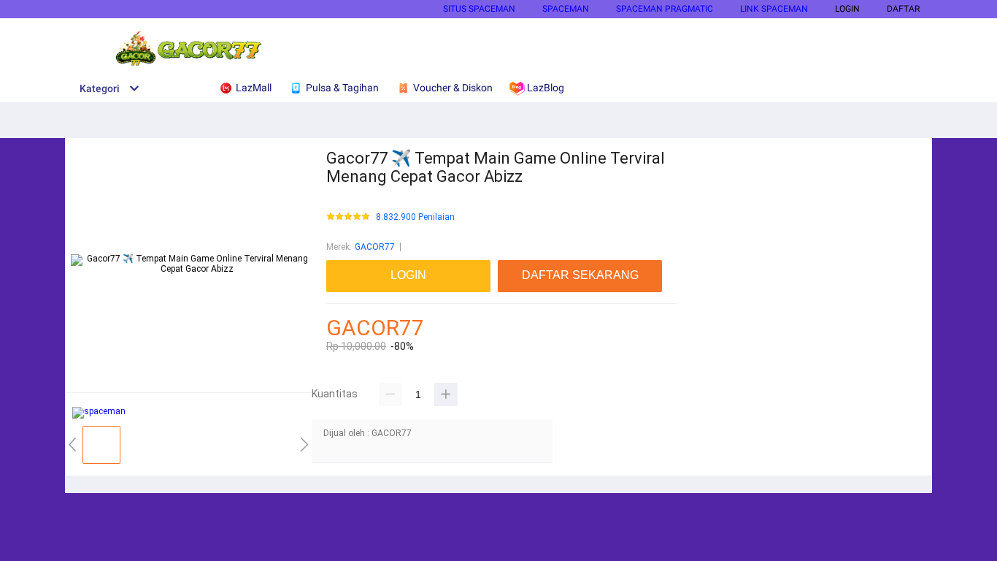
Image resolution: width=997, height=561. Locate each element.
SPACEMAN (565, 9)
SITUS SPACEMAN (479, 9)
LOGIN (847, 9)
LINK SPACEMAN (774, 9)
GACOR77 (375, 247)
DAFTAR (903, 9)
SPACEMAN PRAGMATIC (664, 9)
